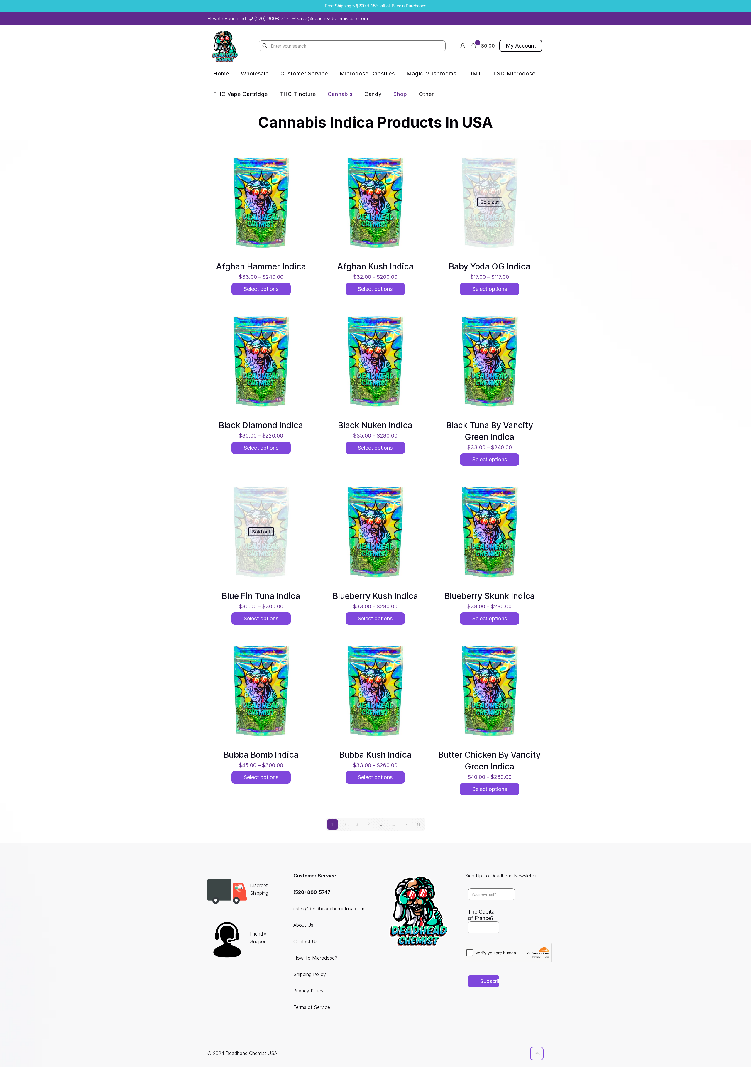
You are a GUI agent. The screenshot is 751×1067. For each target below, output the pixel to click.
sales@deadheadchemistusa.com (332, 18)
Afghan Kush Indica (375, 266)
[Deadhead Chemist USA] (225, 45)
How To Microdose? (315, 958)
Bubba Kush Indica (375, 755)
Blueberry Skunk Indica (489, 596)
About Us (303, 925)
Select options (261, 289)
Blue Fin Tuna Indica (261, 596)
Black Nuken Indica (375, 425)
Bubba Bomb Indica (261, 755)
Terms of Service (311, 1007)
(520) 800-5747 (271, 18)
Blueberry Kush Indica (375, 596)
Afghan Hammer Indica (261, 266)
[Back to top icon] (537, 1053)
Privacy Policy (308, 991)
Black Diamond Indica (261, 425)
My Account (521, 46)
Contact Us (305, 941)
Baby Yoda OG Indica (489, 266)
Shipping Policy (309, 974)
